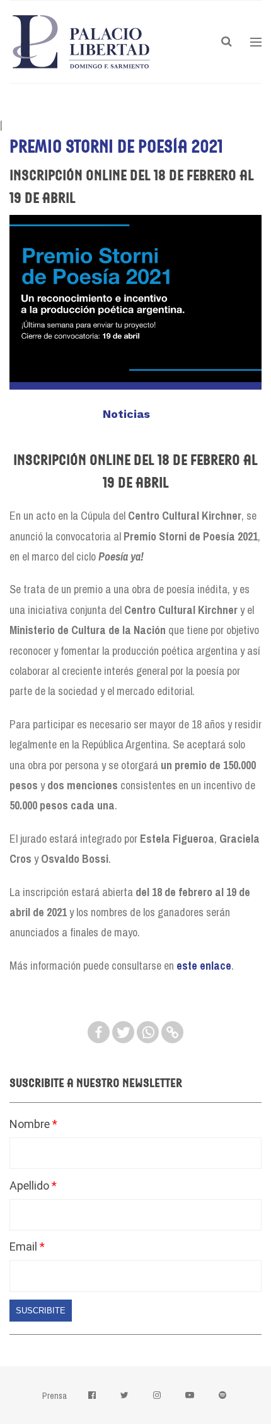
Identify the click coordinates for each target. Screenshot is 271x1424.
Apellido (30, 1185)
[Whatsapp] (148, 1032)
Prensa (54, 1395)
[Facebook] (99, 1032)
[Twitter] (123, 1032)
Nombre (30, 1124)
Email (24, 1246)
